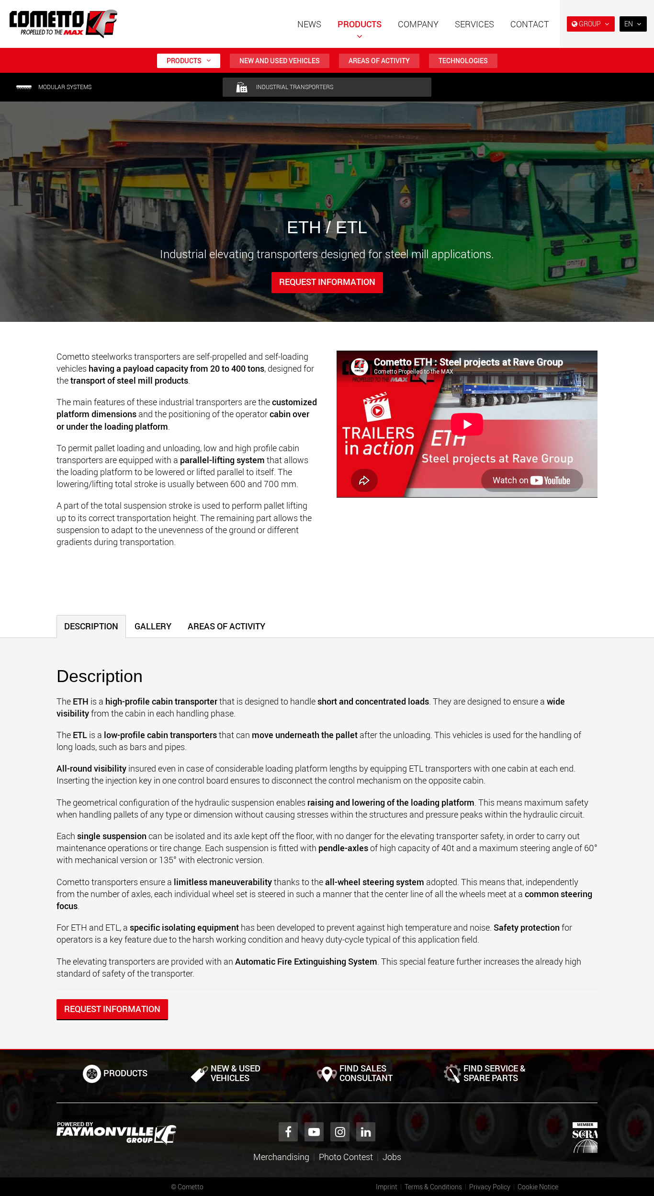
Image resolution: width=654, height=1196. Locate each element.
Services (474, 24)
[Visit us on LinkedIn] (366, 1131)
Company (418, 24)
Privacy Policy (489, 1186)
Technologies (463, 60)
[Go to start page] (63, 24)
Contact (529, 24)
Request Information (327, 281)
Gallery (153, 626)
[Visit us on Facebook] (288, 1131)
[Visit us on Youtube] (314, 1131)
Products (360, 24)
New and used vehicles (279, 60)
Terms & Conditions (433, 1186)
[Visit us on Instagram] (340, 1131)
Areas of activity (379, 60)
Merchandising (281, 1156)
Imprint (386, 1186)
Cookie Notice (538, 1186)
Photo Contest (346, 1156)
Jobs (392, 1156)
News (309, 24)
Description (91, 626)
